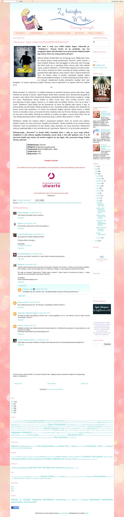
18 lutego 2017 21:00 (42, 340)
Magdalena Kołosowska (79, 430)
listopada (99, 178)
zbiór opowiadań (93, 459)
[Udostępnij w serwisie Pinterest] (43, 200)
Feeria (35, 446)
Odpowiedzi (23, 285)
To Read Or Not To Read (25, 234)
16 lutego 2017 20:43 (30, 264)
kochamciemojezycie (24, 254)
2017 (96, 174)
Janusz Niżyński (67, 426)
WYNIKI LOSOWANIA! (101, 233)
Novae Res (63, 446)
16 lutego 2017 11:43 (38, 234)
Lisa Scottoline (107, 428)
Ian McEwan (36, 426)
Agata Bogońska (19, 420)
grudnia (99, 176)
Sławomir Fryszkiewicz (33, 437)
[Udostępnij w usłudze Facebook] (41, 200)
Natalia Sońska (15, 435)
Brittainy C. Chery (78, 422)
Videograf (109, 446)
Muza (56, 446)
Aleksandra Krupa (69, 420)
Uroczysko (32, 478)
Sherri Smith (14, 437)
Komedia (24, 456)
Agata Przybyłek (38, 421)
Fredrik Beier (33, 203)
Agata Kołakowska (28, 420)
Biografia (13, 456)
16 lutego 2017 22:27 (34, 302)
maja (98, 193)
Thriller (79, 203)
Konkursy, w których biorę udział (59, 33)
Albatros (15, 446)
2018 (96, 171)
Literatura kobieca (61, 457)
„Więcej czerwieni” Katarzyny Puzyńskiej (101, 229)
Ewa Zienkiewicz (100, 425)
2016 (96, 241)
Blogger (86, 513)
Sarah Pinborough (94, 435)
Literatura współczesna (35, 459)
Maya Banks (63, 432)
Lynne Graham (35, 430)
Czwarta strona (25, 446)
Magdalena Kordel (69, 430)
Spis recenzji (79, 33)
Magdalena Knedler (58, 430)
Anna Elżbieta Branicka (107, 420)
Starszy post (84, 383)
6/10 (12, 406)
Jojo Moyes (98, 426)
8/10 (12, 410)
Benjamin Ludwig (70, 422)
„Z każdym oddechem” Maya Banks (100, 204)
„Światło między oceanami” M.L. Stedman (101, 216)
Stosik (69, 499)
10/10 (12, 401)
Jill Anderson (85, 426)
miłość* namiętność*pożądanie (43, 478)
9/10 (12, 412)
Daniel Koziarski (109, 422)
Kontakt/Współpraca (36, 33)
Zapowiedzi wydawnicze (101, 499)
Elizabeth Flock (78, 424)
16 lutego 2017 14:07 (37, 254)
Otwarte (68, 203)
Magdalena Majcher (90, 430)
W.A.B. (13, 448)
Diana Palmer (44, 424)
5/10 (12, 404)
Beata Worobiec (62, 422)
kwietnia (99, 195)
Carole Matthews (85, 422)
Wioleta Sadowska (23, 212)
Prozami (83, 446)
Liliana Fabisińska (92, 428)
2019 (96, 169)
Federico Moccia (109, 424)
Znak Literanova (20, 448)
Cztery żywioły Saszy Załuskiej (18, 476)
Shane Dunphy (102, 435)
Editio (32, 446)
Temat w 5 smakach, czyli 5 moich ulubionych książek (106, 114)
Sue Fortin (25, 437)
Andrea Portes (91, 420)
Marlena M (21, 264)
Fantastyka (18, 456)
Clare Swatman (93, 422)
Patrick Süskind (49, 435)
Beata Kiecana (47, 422)
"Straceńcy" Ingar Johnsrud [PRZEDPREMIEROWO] (101, 223)
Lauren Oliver (76, 428)
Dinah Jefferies (70, 424)
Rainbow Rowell (64, 435)
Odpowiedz (21, 218)
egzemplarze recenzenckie (23, 502)
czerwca (99, 190)
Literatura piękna (108, 456)
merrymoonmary (63, 513)
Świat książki (28, 448)
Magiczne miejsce (69, 476)
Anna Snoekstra (39, 422)
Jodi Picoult (91, 426)
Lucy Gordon (27, 430)
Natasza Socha (23, 435)
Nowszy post (18, 383)
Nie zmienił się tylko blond (80, 476)
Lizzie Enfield (20, 430)
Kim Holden (62, 428)
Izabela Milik (55, 426)
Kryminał (49, 203)
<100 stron (76, 467)
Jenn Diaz (73, 426)
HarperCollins (48, 446)
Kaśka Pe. (21, 223)
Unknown (20, 325)
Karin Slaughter (105, 426)
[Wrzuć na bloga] (38, 200)
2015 (12, 486)
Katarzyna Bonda (31, 428)
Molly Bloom (95, 432)
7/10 (28, 203)
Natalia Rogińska (109, 432)
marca (98, 198)
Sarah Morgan (87, 435)
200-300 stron (24, 468)
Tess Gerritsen (60, 437)
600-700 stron (70, 468)
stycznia (99, 237)
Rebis (104, 446)
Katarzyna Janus (39, 428)
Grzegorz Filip (30, 426)
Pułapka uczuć (90, 476)
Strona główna (20, 33)
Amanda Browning (78, 420)
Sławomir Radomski (42, 437)
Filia (39, 446)
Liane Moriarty (83, 428)
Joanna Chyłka (47, 476)
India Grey (42, 426)
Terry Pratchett (50, 437)
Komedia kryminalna (33, 456)
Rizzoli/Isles (100, 476)
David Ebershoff (30, 424)
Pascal (79, 446)
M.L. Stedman (42, 430)
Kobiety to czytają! (20, 499)
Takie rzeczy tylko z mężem (22, 478)
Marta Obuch (47, 432)
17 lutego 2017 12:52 (44, 313)
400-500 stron (49, 467)
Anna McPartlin (31, 422)
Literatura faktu (50, 456)
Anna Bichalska (98, 420)
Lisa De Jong (101, 428)
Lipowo (62, 476)
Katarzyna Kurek (23, 302)
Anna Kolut (13, 422)
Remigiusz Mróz (75, 435)
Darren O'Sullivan (23, 424)
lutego (98, 200)
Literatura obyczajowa (92, 456)
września (99, 183)
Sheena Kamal (109, 435)
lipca (98, 188)
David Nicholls (38, 424)
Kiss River (57, 476)
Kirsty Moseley (68, 428)
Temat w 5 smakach (80, 500)
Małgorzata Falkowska (85, 432)
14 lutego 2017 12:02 (35, 212)
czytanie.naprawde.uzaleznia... (27, 340)
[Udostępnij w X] (40, 200)
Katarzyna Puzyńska (51, 428)
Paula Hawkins (57, 435)
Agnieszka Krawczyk (50, 420)
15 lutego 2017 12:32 (30, 223)
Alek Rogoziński (60, 421)
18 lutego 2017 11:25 (30, 325)
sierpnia (99, 186)
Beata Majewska (54, 422)
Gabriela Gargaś (15, 426)
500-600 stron (22, 203)
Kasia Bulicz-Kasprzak (22, 428)
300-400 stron (35, 467)
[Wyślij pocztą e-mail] (36, 200)
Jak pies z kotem (36, 476)
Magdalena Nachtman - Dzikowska (104, 430)
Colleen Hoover (101, 422)
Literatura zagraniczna (59, 203)
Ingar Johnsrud (42, 203)
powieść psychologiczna (83, 459)
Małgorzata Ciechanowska (73, 432)
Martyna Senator (55, 432)
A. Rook (13, 420)
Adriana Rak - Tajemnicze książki (27, 313)
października (100, 181)
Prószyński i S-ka (94, 446)
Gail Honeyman (23, 426)
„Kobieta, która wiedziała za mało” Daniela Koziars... (100, 210)
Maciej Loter (50, 430)
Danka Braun (15, 425)
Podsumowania (61, 500)
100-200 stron (15, 468)
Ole (70, 446)
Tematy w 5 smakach (95, 33)
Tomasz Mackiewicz (72, 437)
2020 (96, 166)
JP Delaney (61, 426)
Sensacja (73, 203)
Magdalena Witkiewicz (21, 432)
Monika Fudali (101, 432)
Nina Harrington (42, 435)
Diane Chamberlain (57, 424)
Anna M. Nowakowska (21, 422)
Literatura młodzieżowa (74, 457)
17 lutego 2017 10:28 (41, 289)
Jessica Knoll (79, 426)
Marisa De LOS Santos (38, 432)
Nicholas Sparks (33, 435)
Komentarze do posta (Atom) (55, 389)
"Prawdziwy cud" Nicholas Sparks (105, 130)
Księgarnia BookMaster (43, 499)
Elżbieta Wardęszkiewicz (88, 424)
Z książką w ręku (27, 289)
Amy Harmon (85, 420)
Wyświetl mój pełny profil (100, 67)
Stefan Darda (20, 437)
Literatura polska (19, 459)
